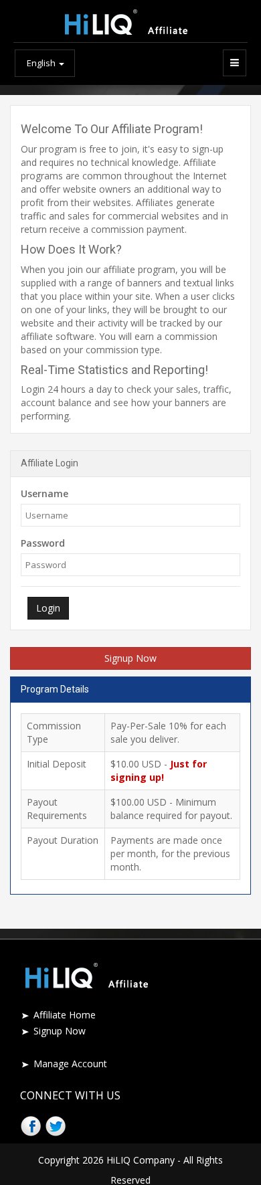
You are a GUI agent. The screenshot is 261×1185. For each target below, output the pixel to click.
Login (48, 608)
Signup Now (130, 658)
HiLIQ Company (140, 1160)
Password (43, 543)
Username (44, 493)
